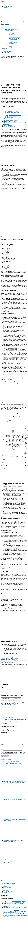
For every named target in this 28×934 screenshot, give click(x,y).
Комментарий (4, 732)
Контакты (5, 7)
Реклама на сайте (7, 6)
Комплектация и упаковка (10, 121)
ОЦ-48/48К (5, 661)
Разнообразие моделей (12, 112)
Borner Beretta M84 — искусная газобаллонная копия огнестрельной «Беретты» (15, 908)
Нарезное (11, 43)
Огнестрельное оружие (12, 41)
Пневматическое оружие (12, 29)
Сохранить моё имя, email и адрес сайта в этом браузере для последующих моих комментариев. (13, 753)
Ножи (10, 46)
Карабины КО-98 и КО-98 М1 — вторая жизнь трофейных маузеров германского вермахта (15, 915)
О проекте (5, 5)
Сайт (2, 749)
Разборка (6, 124)
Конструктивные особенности (11, 120)
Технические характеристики (11, 118)
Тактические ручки (14, 38)
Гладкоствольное (13, 42)
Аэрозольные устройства (15, 32)
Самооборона (9, 30)
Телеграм (13, 704)
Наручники (12, 34)
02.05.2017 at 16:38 (8, 717)
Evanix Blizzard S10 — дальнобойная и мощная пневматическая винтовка (13, 905)
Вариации (9, 117)
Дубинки (11, 33)
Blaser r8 (11, 661)
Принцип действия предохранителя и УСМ (14, 122)
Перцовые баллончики (14, 37)
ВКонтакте (16, 703)
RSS (23, 702)
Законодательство (7, 52)
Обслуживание (7, 51)
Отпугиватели (12, 35)
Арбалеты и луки (10, 28)
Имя (2, 744)
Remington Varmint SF (9, 662)
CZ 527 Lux (16, 661)
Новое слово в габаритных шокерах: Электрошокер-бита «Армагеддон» (14, 901)
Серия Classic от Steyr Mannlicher (11, 111)
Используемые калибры (13, 113)
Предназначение (11, 116)
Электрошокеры (13, 39)
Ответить (5, 723)
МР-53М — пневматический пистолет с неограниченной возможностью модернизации (14, 911)
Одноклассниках (5, 704)
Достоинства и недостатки (13, 115)
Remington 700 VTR (15, 659)
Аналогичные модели (9, 126)
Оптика (5, 48)
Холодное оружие (10, 44)
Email (2, 747)
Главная (5, 3)
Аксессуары (6, 49)
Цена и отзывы (7, 125)
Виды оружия (6, 26)
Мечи (10, 47)
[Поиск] (1, 1)
